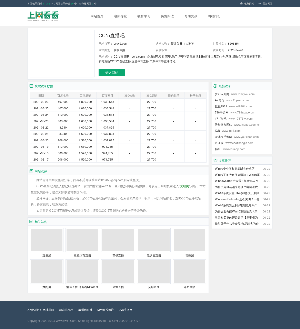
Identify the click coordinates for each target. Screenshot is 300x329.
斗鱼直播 (189, 287)
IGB (228, 131)
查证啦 (234, 143)
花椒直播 (118, 255)
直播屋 (46, 255)
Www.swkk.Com (66, 321)
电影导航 (120, 16)
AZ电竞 (232, 100)
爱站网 (184, 186)
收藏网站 (249, 3)
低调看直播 (154, 255)
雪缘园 (189, 255)
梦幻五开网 (235, 94)
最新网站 (267, 3)
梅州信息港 (85, 310)
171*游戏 (234, 118)
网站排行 (214, 16)
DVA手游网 (125, 310)
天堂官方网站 (237, 124)
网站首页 (96, 16)
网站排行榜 (66, 310)
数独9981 (233, 106)
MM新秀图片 (105, 310)
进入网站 (111, 72)
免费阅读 (167, 16)
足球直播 (154, 287)
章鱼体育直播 (82, 255)
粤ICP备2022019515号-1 (125, 321)
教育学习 (143, 16)
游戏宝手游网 (237, 137)
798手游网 (234, 112)
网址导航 (48, 310)
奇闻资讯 (190, 16)
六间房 (46, 287)
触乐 (230, 149)
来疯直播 (118, 287)
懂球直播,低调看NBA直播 (82, 287)
